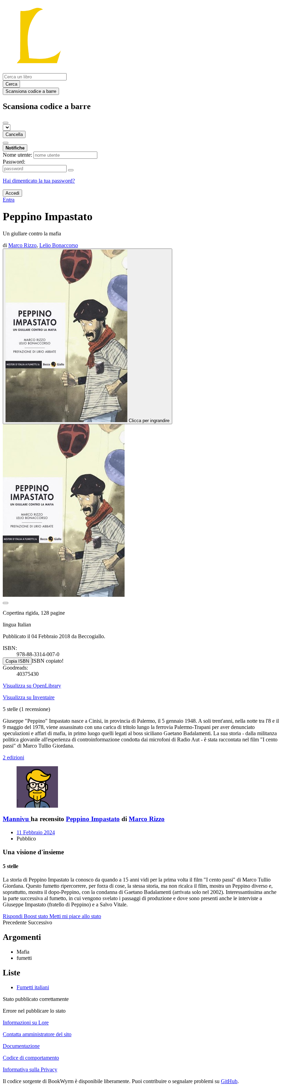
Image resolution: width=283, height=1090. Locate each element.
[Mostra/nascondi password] (71, 170)
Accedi (12, 193)
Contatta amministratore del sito (37, 1034)
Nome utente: (17, 155)
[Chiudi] (5, 123)
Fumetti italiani (33, 987)
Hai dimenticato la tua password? (39, 181)
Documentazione (21, 1046)
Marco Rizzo (147, 819)
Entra (8, 200)
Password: (14, 162)
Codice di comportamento (31, 1058)
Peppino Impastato (93, 819)
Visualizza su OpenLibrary (32, 686)
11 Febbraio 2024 (36, 832)
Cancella (14, 134)
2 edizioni (13, 757)
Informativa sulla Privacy (30, 1069)
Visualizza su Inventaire (29, 697)
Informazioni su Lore (26, 1022)
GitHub (229, 1081)
